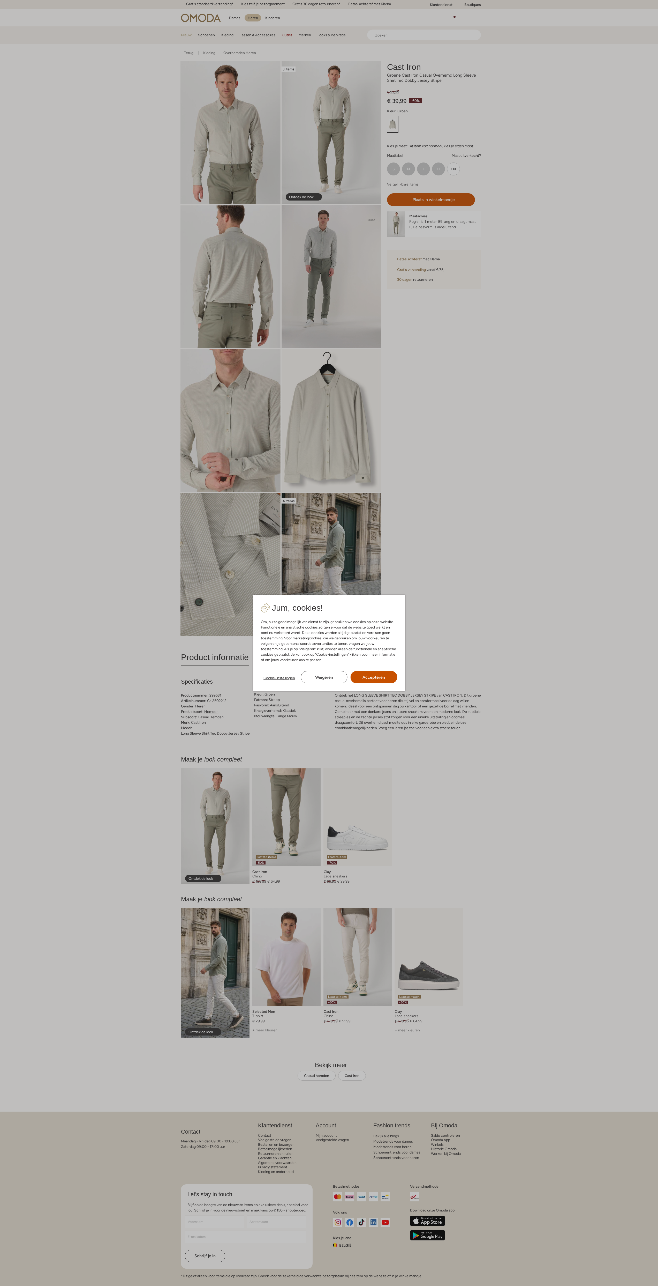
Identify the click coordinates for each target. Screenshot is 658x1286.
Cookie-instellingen (279, 678)
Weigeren (324, 677)
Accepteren (373, 677)
